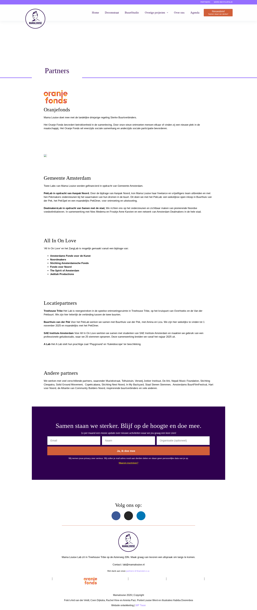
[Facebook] (116, 515)
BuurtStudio (132, 12)
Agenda (194, 12)
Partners (205, 2)
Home (95, 12)
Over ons (179, 12)
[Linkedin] (141, 515)
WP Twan (140, 605)
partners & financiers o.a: (138, 571)
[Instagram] (128, 515)
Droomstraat (112, 12)
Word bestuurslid (223, 2)
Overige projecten (155, 12)
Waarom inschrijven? (128, 463)
